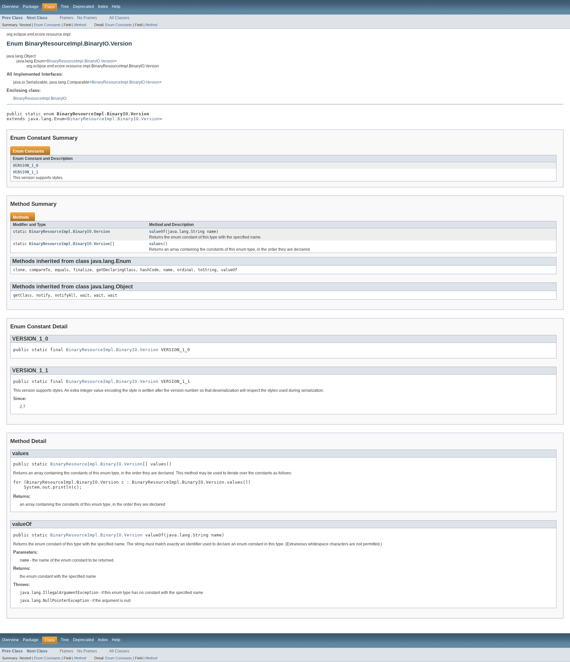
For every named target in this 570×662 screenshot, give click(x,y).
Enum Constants (47, 25)
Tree (65, 6)
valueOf (157, 231)
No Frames (87, 18)
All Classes (119, 18)
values (156, 243)
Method (80, 25)
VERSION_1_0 (25, 165)
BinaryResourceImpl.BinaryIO (39, 98)
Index (103, 6)
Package (31, 6)
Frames (66, 18)
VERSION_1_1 (25, 172)
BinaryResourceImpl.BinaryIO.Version (80, 61)
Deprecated (83, 6)
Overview (10, 6)
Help (116, 6)
